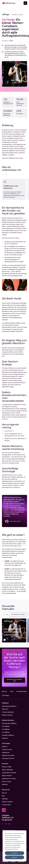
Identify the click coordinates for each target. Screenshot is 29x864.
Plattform (4, 746)
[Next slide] (6, 174)
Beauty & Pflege (6, 767)
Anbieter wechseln (7, 715)
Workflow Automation (8, 755)
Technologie (5, 695)
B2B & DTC (5, 709)
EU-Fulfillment (6, 726)
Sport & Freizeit (6, 781)
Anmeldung (5, 862)
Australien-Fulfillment (8, 735)
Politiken (13, 862)
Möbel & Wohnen (7, 775)
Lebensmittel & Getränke (9, 773)
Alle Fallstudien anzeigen (18, 614)
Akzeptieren (14, 853)
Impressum (21, 862)
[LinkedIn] (6, 824)
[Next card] (7, 614)
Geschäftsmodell (21, 691)
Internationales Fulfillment (9, 723)
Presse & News (6, 805)
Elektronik (4, 784)
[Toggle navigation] (25, 3)
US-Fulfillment (6, 732)
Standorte (5, 738)
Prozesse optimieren (8, 712)
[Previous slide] (3, 174)
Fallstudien (5, 799)
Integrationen (6, 752)
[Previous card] (4, 614)
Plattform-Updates (7, 802)
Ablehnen (14, 857)
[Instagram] (2, 824)
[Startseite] (4, 810)
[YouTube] (9, 824)
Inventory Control (7, 749)
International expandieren (9, 706)
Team (11, 691)
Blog (3, 796)
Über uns (4, 691)
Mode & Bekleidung (7, 770)
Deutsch (8, 50)
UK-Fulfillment (6, 729)
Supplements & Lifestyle (9, 778)
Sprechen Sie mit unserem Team (14, 680)
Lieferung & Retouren (8, 758)
